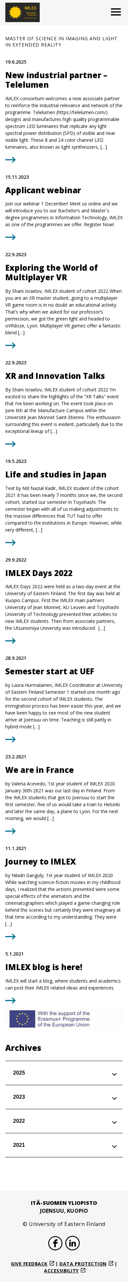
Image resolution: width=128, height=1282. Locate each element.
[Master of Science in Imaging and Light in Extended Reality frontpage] (22, 12)
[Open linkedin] (72, 1244)
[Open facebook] (55, 1244)
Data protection (83, 1264)
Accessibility (61, 1270)
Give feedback (29, 1264)
